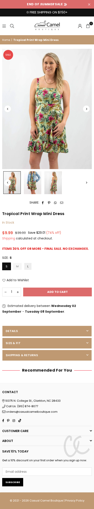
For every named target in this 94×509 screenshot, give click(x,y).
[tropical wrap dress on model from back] (53, 182)
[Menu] (4, 26)
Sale (8, 55)
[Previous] (7, 109)
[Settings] (80, 26)
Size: (7, 257)
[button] (88, 26)
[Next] (86, 109)
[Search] (12, 26)
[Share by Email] (61, 203)
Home (6, 40)
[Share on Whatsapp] (55, 203)
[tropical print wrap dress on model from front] (12, 182)
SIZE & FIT (13, 343)
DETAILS (12, 331)
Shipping (8, 238)
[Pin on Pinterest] (49, 203)
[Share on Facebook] (42, 203)
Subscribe (12, 482)
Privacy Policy (74, 500)
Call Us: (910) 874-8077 (21, 406)
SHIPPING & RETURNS (22, 355)
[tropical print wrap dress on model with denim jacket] (32, 182)
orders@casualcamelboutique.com (31, 412)
